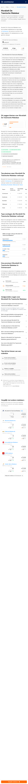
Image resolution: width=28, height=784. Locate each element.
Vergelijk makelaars (13, 782)
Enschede (9, 184)
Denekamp (4, 184)
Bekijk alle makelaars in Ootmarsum (13, 475)
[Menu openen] (26, 2)
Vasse (21, 184)
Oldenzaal (15, 184)
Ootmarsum (5, 31)
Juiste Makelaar (15, 386)
